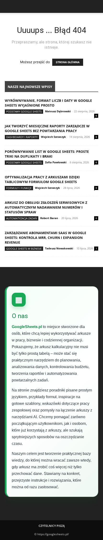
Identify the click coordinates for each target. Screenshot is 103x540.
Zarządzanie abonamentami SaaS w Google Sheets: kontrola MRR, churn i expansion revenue (45, 238)
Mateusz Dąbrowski (58, 111)
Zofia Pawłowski (55, 162)
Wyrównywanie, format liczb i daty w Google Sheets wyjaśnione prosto (48, 103)
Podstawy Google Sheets (24, 111)
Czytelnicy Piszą (52, 526)
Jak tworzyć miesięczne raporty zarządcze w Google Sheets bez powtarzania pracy (47, 128)
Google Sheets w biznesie (24, 248)
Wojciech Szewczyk (53, 137)
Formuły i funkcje (19, 188)
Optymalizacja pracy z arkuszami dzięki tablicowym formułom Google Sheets (42, 179)
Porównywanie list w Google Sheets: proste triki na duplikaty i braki (47, 154)
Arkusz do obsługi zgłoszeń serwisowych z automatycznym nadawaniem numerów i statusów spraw (46, 207)
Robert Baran (49, 218)
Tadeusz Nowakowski (59, 248)
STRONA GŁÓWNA (68, 62)
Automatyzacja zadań (21, 218)
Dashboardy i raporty (22, 137)
